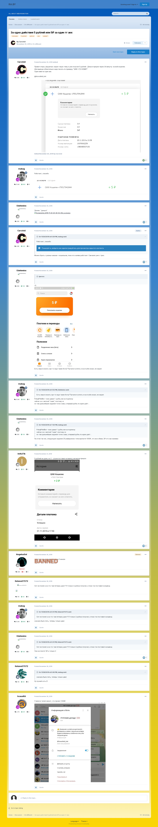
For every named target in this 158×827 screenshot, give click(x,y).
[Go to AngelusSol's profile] (22, 562)
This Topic (138, 13)
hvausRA (21, 696)
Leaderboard (35, 19)
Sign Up (144, 4)
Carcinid (22, 42)
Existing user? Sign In (129, 4)
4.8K (17, 77)
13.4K (17, 184)
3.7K (17, 712)
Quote (41, 160)
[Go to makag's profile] (22, 176)
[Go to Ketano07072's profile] (22, 589)
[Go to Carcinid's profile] (13, 43)
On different (37, 44)
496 (18, 572)
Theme (84, 821)
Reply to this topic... (29, 798)
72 (18, 469)
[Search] (147, 13)
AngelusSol (21, 554)
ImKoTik (21, 454)
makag (21, 169)
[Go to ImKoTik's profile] (22, 461)
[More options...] (145, 62)
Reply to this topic (138, 52)
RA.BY (12, 4)
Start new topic (118, 52)
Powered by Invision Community (79, 824)
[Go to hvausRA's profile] (22, 704)
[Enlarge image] (91, 116)
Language (74, 821)
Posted (43, 62)
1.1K (18, 597)
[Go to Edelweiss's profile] (22, 213)
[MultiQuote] (35, 160)
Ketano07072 (21, 581)
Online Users (22, 19)
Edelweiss (21, 206)
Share (127, 43)
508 (17, 221)
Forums (11, 19)
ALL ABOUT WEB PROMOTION (18, 13)
